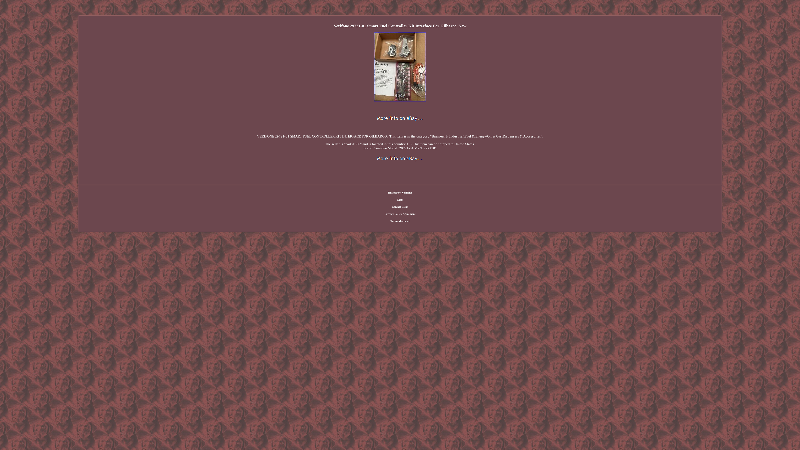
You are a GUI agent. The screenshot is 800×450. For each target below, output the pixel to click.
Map (400, 199)
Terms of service (400, 220)
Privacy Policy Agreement (400, 213)
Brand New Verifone (400, 192)
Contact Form (400, 206)
